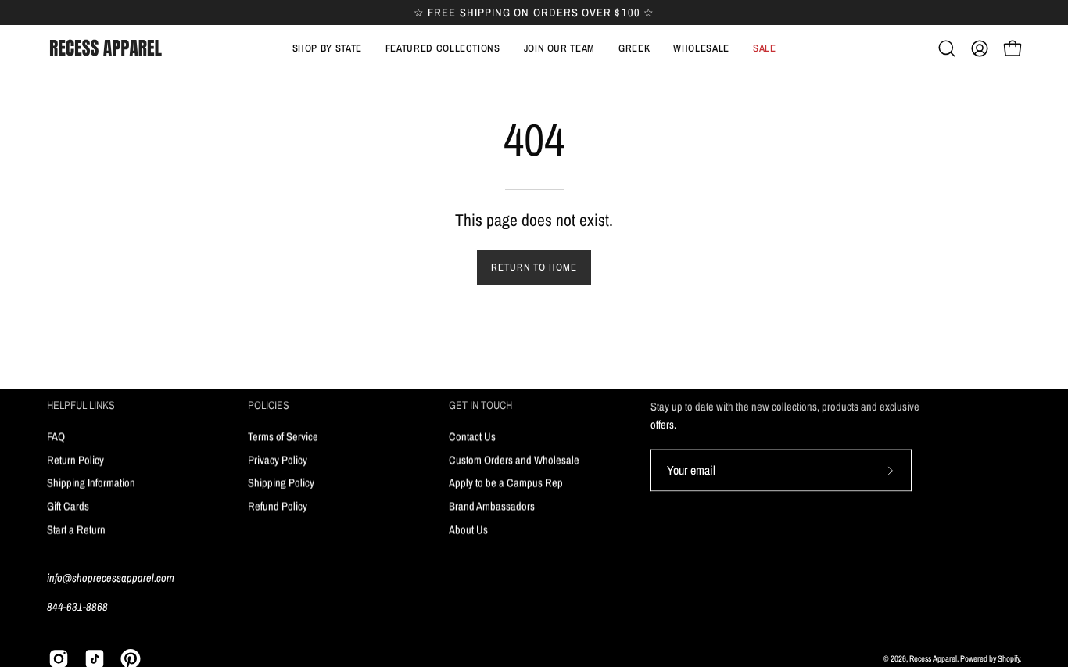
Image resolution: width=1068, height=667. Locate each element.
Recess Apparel (933, 658)
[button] (443, 48)
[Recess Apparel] (105, 48)
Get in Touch (480, 405)
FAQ (56, 436)
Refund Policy (277, 505)
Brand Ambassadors (492, 505)
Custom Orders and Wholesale (514, 459)
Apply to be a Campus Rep (506, 482)
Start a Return (76, 529)
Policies (268, 405)
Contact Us (472, 436)
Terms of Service (283, 436)
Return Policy (75, 459)
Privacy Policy (277, 459)
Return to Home (534, 267)
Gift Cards (68, 505)
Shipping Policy (281, 482)
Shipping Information (91, 482)
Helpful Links (81, 405)
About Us (468, 529)
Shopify (1009, 658)
